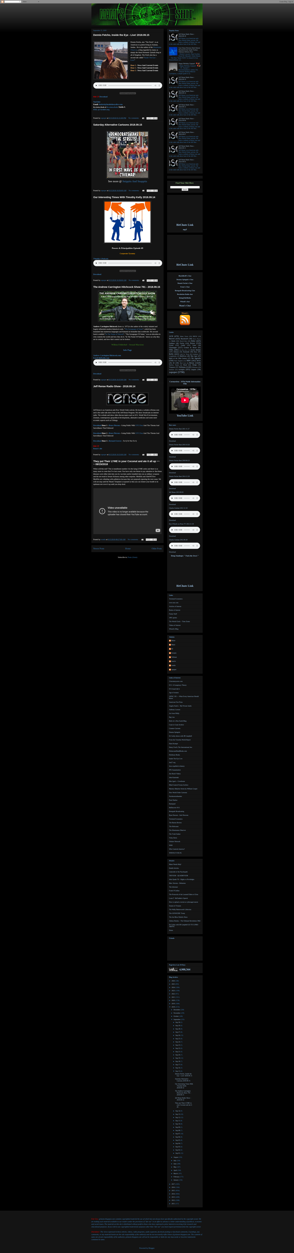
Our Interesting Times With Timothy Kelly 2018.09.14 (124, 197)
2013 (173, 1197)
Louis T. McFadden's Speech (178, 898)
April (175, 1170)
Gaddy (183, 345)
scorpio (182, 369)
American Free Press (175, 702)
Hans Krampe (173, 743)
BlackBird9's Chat (185, 276)
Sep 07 (177, 1134)
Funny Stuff (173, 614)
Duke (193, 341)
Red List (183, 363)
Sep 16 (177, 1068)
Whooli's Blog (173, 629)
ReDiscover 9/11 (174, 807)
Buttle (173, 341)
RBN (189, 360)
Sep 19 (177, 1058)
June (175, 1164)
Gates (194, 345)
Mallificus (183, 356)
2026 (173, 981)
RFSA (199, 361)
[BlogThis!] (150, 118)
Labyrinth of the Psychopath (178, 872)
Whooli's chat (185, 302)
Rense (191, 363)
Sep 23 (177, 1045)
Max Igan (194, 356)
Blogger (151, 1248)
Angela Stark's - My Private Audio (180, 706)
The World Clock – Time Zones (179, 621)
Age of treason (174, 692)
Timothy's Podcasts (100, 259)
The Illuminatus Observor (177, 830)
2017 (173, 1184)
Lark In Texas (184, 354)
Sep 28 (177, 1029)
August (176, 1157)
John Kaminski (174, 777)
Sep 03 (177, 1147)
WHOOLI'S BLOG (175, 853)
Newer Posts (98, 548)
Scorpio (173, 653)
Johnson (176, 352)
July (175, 1160)
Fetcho (182, 343)
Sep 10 (177, 1124)
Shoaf (185, 365)
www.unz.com (173, 603)
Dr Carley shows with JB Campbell (180, 736)
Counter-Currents (174, 728)
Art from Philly (174, 713)
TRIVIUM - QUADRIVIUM (178, 876)
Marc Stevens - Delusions (177, 883)
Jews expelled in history (177, 766)
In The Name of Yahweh (114, 334)
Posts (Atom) (132, 557)
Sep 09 (177, 1127)
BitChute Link (184, 224)
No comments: (133, 118)
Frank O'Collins (174, 891)
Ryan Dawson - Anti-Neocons (178, 815)
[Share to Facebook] (154, 118)
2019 (173, 1003)
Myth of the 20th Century (178, 358)
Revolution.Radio (112, 107)
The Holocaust (173, 826)
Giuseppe (173, 347)
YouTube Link (185, 415)
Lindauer (195, 354)
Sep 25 (177, 1039)
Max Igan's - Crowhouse (177, 781)
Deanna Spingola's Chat (185, 279)
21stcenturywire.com (176, 681)
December (177, 1010)
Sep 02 (177, 1150)
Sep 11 (177, 1121)
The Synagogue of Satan (134, 329)
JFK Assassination (175, 770)
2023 (173, 991)
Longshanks (173, 356)
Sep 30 (177, 1022)
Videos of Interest (175, 625)
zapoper (104, 118)
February (177, 1177)
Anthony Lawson (174, 709)
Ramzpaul (172, 804)
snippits (193, 369)
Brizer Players (197, 339)
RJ (173, 363)
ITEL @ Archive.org (101, 110)
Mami (173, 645)
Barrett (172, 339)
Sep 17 (177, 1064)
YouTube (96, 102)
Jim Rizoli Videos (175, 774)
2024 (173, 987)
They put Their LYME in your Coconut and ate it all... (183, 1105)
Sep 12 (177, 1117)
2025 (173, 984)
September (177, 1019)
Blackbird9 (184, 339)
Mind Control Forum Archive (178, 785)
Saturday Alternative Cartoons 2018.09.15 (117, 124)
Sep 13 (177, 1114)
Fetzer (192, 343)
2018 (173, 1007)
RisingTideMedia (185, 298)
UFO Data (139, 425)
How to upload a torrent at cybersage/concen (183, 902)
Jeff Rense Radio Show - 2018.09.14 (114, 386)
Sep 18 (177, 1061)
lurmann (171, 369)
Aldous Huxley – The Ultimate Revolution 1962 (184, 921)
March (176, 1173)
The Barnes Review (175, 823)
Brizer (173, 640)
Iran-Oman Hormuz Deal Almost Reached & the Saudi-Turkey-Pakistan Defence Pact (189, 50)
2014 (173, 1194)
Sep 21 (177, 1052)
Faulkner (172, 343)
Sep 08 (177, 1130)
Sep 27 (177, 1032)
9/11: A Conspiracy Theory (178, 685)
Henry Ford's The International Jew (180, 747)
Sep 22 (177, 1048)
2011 (173, 1204)
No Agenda (196, 358)
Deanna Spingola (174, 732)
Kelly (171, 354)
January (176, 1180)
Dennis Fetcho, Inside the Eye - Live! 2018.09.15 (121, 35)
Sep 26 (177, 1035)
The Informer (173, 887)
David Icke (183, 341)
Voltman (182, 367)
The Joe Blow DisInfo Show (178, 917)
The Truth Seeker (175, 834)
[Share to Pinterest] (156, 118)
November (177, 1013)
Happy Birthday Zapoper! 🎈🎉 (189, 63)
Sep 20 (177, 1055)
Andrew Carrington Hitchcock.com (107, 355)
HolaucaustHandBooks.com (178, 751)
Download (103, 97)
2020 (173, 1000)
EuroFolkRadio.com (101, 358)
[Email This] (147, 118)
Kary (195, 352)
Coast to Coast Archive (176, 725)
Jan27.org (172, 762)
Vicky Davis (173, 838)
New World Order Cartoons (178, 792)
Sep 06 (177, 1137)
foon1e (173, 661)
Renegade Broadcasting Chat (185, 290)
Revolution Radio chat (185, 294)
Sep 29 (177, 1025)
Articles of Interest (175, 606)
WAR (170, 845)
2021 (173, 997)
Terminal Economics (175, 599)
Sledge (194, 365)
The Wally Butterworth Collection (180, 909)
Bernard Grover (115, 441)
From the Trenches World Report (180, 740)
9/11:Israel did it (174, 689)
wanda (103, 539)
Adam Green (184, 336)
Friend (171, 345)
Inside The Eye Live (175, 759)
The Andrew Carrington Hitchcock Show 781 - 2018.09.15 (126, 287)
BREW (195, 336)
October (176, 1016)
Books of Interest (174, 610)
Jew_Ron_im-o (183, 350)
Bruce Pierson (114, 425)
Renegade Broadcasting (176, 811)
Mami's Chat (185, 305)
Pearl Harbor (173, 800)
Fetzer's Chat (185, 287)
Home (128, 548)
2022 (173, 994)
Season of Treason (175, 906)
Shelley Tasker (174, 365)
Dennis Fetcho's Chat (185, 283)
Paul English (178, 361)
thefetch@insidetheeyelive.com (111, 104)
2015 (173, 1190)
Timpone (172, 367)
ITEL (171, 350)
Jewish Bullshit (196, 350)
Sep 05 (177, 1140)
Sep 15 (177, 1071)
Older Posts (157, 548)
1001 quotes (173, 618)
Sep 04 (177, 1143)
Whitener (195, 367)
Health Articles (174, 868)
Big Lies (172, 717)
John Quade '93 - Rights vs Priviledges (181, 879)
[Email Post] (143, 118)
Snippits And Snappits (134, 181)
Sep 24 (177, 1042)
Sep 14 (177, 1111)
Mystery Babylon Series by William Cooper (183, 789)
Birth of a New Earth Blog (177, 721)
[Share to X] (152, 118)
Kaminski (186, 352)
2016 (173, 1187)
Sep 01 (177, 1153)
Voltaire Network (174, 841)
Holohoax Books (174, 755)
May (175, 1167)
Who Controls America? (177, 849)
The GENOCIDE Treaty (177, 913)
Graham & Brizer (190, 347)
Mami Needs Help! (175, 864)
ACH (171, 336)
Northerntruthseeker (175, 796)
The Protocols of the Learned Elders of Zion (183, 894)
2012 (173, 1200)
